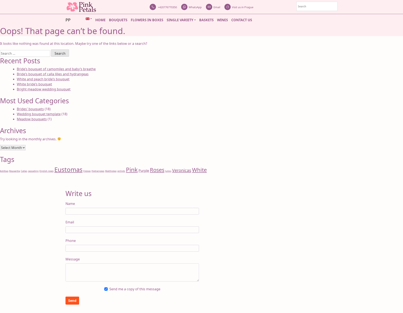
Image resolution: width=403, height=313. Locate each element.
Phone (70, 240)
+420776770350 (167, 7)
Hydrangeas (98, 171)
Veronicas (181, 170)
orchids (121, 171)
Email (216, 7)
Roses (157, 170)
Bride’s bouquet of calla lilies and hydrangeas (53, 74)
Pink (132, 170)
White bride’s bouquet (34, 84)
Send (72, 300)
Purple (144, 170)
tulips (168, 171)
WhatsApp (195, 7)
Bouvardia (14, 171)
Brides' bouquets (30, 109)
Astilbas (4, 171)
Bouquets (118, 20)
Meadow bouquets (32, 119)
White (199, 170)
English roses (46, 171)
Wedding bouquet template (39, 114)
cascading (33, 171)
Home (100, 20)
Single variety (180, 20)
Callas (24, 171)
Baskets (206, 20)
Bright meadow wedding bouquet (44, 89)
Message (72, 259)
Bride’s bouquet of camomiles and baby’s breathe (56, 69)
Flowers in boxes (147, 20)
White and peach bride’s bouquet (43, 79)
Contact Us (241, 20)
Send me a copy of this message (134, 289)
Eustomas (68, 169)
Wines (222, 20)
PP (68, 20)
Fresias (87, 171)
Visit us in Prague (242, 7)
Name (70, 203)
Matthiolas (110, 171)
